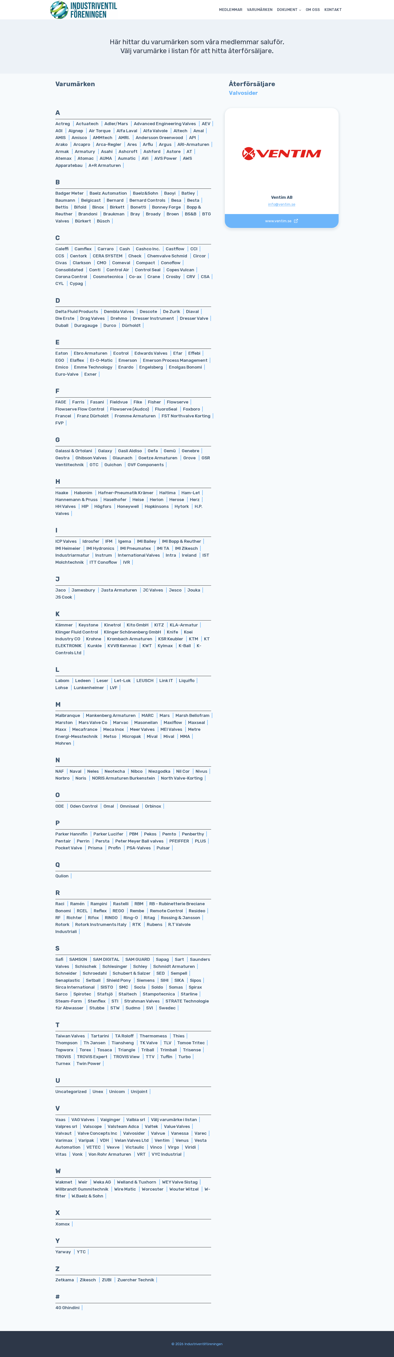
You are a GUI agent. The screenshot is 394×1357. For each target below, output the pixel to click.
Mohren (63, 743)
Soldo (157, 987)
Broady (154, 214)
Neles (93, 771)
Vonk (77, 1154)
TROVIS (63, 1056)
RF (58, 917)
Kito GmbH (138, 625)
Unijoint (139, 1091)
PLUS (200, 841)
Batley (188, 193)
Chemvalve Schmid (167, 255)
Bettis (62, 207)
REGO (119, 910)
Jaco (61, 590)
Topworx (64, 1049)
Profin (115, 847)
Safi (59, 959)
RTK (137, 924)
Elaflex (77, 360)
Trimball (169, 1049)
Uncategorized (71, 1091)
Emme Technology (93, 367)
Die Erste (65, 318)
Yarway (63, 1251)
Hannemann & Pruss (76, 499)
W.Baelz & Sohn (87, 1196)
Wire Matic (125, 1189)
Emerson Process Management (175, 360)
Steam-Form (69, 1001)
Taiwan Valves (70, 1036)
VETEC (94, 1147)
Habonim (83, 492)
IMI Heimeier (68, 548)
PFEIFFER (179, 841)
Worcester (153, 1189)
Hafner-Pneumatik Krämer (126, 492)
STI (115, 1001)
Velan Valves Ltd (132, 1140)
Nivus (201, 771)
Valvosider (134, 1133)
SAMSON (78, 959)
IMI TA (163, 548)
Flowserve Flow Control (80, 409)
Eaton (62, 353)
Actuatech (87, 123)
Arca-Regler (109, 144)
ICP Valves (66, 541)
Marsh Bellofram (193, 715)
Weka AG (102, 1182)
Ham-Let (190, 492)
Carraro (106, 248)
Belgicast (91, 200)
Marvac (121, 722)
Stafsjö (105, 994)
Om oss (313, 10)
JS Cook (63, 597)
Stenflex (97, 1001)
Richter (75, 917)
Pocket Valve (69, 847)
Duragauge (86, 325)
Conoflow (171, 262)
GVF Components (146, 464)
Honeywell (128, 506)
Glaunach (123, 457)
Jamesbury (84, 590)
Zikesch (88, 1279)
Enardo (126, 367)
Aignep (76, 130)
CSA (205, 276)
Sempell (179, 973)
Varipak (86, 1140)
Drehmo (119, 318)
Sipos (195, 980)
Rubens (155, 924)
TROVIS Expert (92, 1056)
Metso (110, 736)
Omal (109, 806)
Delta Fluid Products (77, 311)
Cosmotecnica (108, 276)
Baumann (65, 200)
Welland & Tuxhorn (137, 1182)
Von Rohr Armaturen (110, 1154)
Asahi (107, 151)
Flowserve (177, 402)
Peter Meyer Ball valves (139, 841)
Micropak (132, 736)
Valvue (158, 1133)
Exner (90, 374)
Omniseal (130, 806)
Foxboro (191, 409)
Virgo (174, 1147)
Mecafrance (85, 729)
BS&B (191, 214)
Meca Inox (114, 729)
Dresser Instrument (154, 318)
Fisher (155, 402)
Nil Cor (183, 771)
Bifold (80, 207)
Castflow (175, 248)
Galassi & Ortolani (74, 450)
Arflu (148, 144)
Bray (135, 214)
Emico (62, 367)
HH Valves (66, 506)
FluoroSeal (166, 409)
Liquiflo (186, 680)
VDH (105, 1140)
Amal (198, 130)
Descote (149, 311)
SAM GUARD (138, 959)
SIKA (179, 980)
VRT (142, 1154)
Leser (103, 680)
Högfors (103, 506)
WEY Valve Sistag (180, 1182)
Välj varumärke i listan (174, 1119)
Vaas (60, 1119)
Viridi (190, 1147)
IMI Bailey (147, 541)
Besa (176, 200)
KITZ (159, 625)
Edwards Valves (151, 353)
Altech (181, 130)
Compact (146, 262)
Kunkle (95, 645)
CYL (60, 283)
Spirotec (82, 994)
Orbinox (153, 806)
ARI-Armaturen (193, 144)
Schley (140, 966)
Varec (200, 1133)
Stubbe (97, 1008)
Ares (132, 144)
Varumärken (260, 10)
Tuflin (166, 1056)
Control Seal (148, 269)
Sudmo (133, 1008)
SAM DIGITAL (106, 959)
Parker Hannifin (71, 834)
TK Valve (149, 1042)
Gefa (153, 450)
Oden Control (84, 806)
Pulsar (163, 847)
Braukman (114, 214)
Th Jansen (94, 1042)
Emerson (128, 360)
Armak (62, 151)
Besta (193, 200)
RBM (139, 903)
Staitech (128, 994)
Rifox (94, 917)
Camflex (84, 248)
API (192, 137)
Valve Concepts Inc (98, 1133)
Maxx (61, 729)
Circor (199, 255)
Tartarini (100, 1036)
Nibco (137, 771)
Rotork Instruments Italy (101, 924)
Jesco (175, 590)
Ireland (189, 555)
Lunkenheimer (89, 687)
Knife (173, 632)
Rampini (99, 903)
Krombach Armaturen (130, 638)
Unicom (117, 1091)
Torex (85, 1049)
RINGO (112, 917)
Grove (190, 457)
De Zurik (172, 311)
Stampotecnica (159, 994)
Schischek (86, 966)
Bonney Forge (167, 207)
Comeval (121, 262)
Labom (62, 680)
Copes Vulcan (180, 269)
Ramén (78, 903)
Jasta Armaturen (119, 590)
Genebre (190, 450)
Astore (173, 151)
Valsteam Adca (124, 1126)
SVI (150, 1008)
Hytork (182, 506)
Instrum (104, 555)
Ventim (163, 1140)
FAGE (61, 402)
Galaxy (105, 450)
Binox (98, 207)
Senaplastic (68, 980)
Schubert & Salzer (132, 973)
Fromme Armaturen (136, 416)
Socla (140, 987)
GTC (94, 464)
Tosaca (105, 1049)
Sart (180, 959)
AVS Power (166, 158)
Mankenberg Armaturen (111, 715)
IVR (126, 562)
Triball (148, 1049)
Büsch (103, 221)
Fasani (97, 402)
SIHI (165, 980)
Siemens (146, 980)
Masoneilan (146, 722)
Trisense (192, 1049)
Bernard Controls (148, 200)
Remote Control (167, 910)
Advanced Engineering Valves (165, 123)
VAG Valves (83, 1119)
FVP (59, 423)
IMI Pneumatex (136, 548)
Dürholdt (131, 325)
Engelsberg (151, 367)
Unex (98, 1091)
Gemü (170, 450)
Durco (110, 325)
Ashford (152, 151)
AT (189, 151)
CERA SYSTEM (108, 255)
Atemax (64, 158)
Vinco (156, 1147)
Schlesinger (115, 966)
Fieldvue (119, 402)
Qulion (62, 876)
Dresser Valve (194, 318)
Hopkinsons (157, 506)
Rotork (62, 924)
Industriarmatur (72, 555)
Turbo (184, 1056)
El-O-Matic (102, 360)
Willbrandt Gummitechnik (82, 1189)
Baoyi (170, 193)
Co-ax (136, 276)
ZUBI (107, 1279)
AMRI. (124, 137)
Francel (63, 416)
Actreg (63, 123)
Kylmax (166, 645)
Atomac (86, 158)
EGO (60, 360)
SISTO (107, 987)
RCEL (83, 910)
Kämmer (64, 625)
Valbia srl (136, 1119)
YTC (81, 1251)
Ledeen (83, 680)
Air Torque (100, 130)
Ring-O (131, 917)
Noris (81, 778)
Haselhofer (115, 499)
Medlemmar (230, 10)
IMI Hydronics (100, 548)
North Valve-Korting (182, 778)
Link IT (166, 680)
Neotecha (115, 771)
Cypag (76, 283)
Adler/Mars (116, 123)
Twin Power (88, 1063)
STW (115, 1008)
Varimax (64, 1140)
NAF (60, 771)
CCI (193, 248)
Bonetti (138, 207)
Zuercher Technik (135, 1279)
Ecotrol (121, 353)
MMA (185, 736)
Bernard (115, 200)
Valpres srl (66, 1126)
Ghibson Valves (91, 457)
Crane (154, 276)
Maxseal (196, 722)
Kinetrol (113, 625)
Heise (138, 499)
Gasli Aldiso (130, 450)
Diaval (192, 311)
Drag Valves (93, 318)
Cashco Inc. (148, 248)
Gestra (62, 457)
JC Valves (153, 590)
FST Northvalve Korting (186, 416)
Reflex (101, 910)
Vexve (113, 1147)
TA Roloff (125, 1036)
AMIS (61, 137)
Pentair (63, 841)
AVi (145, 158)
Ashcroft (128, 151)
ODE (60, 806)
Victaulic (135, 1147)
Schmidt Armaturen (174, 966)
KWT (148, 645)
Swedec (167, 1008)
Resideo (197, 910)
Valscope (93, 1126)
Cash (125, 248)
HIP (85, 506)
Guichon (113, 464)
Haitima (167, 492)
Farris (78, 402)
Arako (61, 144)
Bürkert (83, 221)
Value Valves (177, 1126)
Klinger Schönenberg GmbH (133, 632)
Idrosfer (91, 541)
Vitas (61, 1154)
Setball (93, 980)
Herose (177, 499)
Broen (173, 214)
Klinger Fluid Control (77, 632)
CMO (102, 262)
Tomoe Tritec (191, 1042)
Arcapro (82, 144)
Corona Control (71, 276)
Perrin (84, 841)
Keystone (89, 625)
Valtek (152, 1126)
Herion (157, 499)
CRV (191, 276)
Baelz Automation (109, 193)
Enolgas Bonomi (185, 367)
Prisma (95, 847)
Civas (61, 262)
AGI (59, 130)
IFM (109, 541)
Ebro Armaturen (91, 353)
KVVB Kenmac (122, 645)
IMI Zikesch (186, 548)
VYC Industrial (166, 1154)
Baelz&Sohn (146, 193)
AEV (206, 123)
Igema (125, 541)
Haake (62, 492)
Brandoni (88, 214)
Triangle (127, 1049)
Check (135, 255)
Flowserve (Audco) (130, 409)
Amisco (80, 137)
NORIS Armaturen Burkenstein (124, 778)
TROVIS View (127, 1056)
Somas (176, 987)
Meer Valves (143, 729)
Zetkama (65, 1279)
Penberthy (193, 834)
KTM (194, 638)
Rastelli (121, 903)
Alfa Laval (127, 130)
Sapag (163, 959)
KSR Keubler (171, 638)
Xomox (62, 1224)
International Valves (139, 555)
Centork (79, 255)
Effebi (194, 353)
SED (161, 973)
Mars (165, 715)
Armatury (85, 151)
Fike (138, 402)
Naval (76, 771)
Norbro (62, 778)
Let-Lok (123, 680)
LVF (113, 687)
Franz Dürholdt (93, 416)
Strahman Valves (142, 1001)
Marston (64, 722)
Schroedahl (95, 973)
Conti (95, 269)
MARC (148, 715)
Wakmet (64, 1182)
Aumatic (127, 158)
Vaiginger (110, 1119)
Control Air (118, 269)
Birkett (117, 207)
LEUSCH (145, 680)
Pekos (150, 834)
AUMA (106, 158)
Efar (178, 353)
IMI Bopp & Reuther (181, 541)
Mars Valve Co (93, 722)
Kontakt (333, 10)
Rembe (137, 910)
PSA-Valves (139, 847)
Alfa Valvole (155, 130)
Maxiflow (173, 722)
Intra (171, 555)
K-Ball (185, 645)
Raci (60, 903)
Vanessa (180, 1133)
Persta (103, 841)
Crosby (173, 276)
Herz (195, 499)
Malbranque (68, 715)
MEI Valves (172, 729)
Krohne (94, 638)
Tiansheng (123, 1042)
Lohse (62, 687)
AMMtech (103, 137)
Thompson (66, 1042)
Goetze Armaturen (158, 457)
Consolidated (69, 269)
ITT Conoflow (104, 562)
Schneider (66, 973)
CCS (60, 255)
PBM (134, 834)
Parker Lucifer (108, 834)
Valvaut (64, 1133)
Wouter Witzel (184, 1189)
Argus (165, 144)
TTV (150, 1056)
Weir (83, 1182)
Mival (152, 736)
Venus (182, 1140)
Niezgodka (159, 771)
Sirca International (75, 987)
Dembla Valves (119, 311)
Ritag (150, 917)
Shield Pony (119, 980)
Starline (189, 994)
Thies (178, 1036)
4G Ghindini (67, 1307)
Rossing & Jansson (180, 917)
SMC (124, 987)
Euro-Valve (67, 374)
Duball (62, 325)
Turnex (63, 1063)
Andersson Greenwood (160, 137)
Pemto (169, 834)
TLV (167, 1042)
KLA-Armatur (184, 625)
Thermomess (154, 1036)
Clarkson (82, 262)
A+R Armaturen (104, 165)
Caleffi (62, 248)
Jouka (193, 590)
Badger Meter (70, 193)
